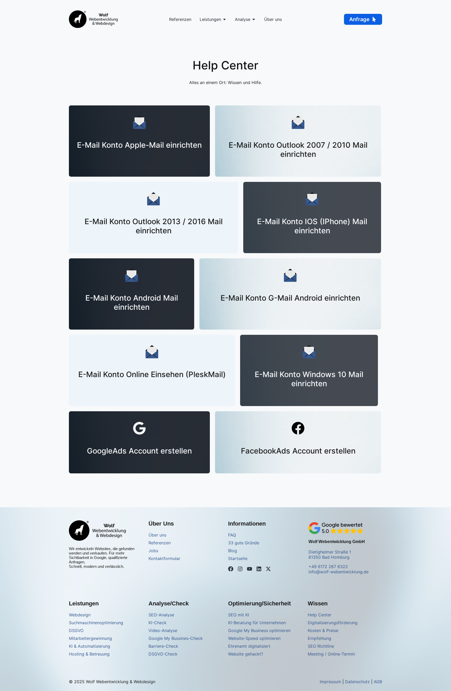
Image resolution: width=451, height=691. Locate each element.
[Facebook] (230, 568)
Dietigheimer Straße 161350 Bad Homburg (329, 554)
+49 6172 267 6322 (328, 566)
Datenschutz (357, 681)
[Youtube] (249, 568)
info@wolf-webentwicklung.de (338, 571)
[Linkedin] (259, 568)
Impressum (330, 681)
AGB (378, 681)
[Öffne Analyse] (254, 19)
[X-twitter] (268, 568)
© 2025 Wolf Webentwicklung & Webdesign (112, 681)
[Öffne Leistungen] (224, 19)
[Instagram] (240, 568)
